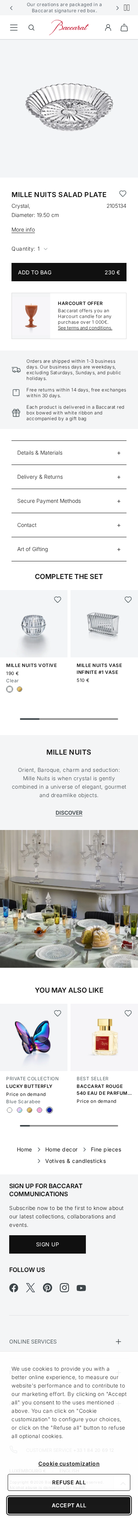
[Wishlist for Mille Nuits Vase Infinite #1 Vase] (128, 599)
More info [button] (23, 229)
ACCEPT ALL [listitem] (69, 1505)
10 (113, 1125)
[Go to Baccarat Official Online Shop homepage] (69, 27)
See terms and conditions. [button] (85, 328)
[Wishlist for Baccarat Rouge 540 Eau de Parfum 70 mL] (128, 1013)
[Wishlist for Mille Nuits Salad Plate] (123, 194)
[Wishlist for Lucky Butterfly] (57, 1013)
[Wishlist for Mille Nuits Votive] (57, 599)
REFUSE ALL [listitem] (69, 1482)
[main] (69, 594)
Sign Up (47, 1244)
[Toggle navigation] (13, 27)
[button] (11, 7)
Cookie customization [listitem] (69, 1463)
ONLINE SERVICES (33, 1341)
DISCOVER (69, 812)
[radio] (9, 689)
